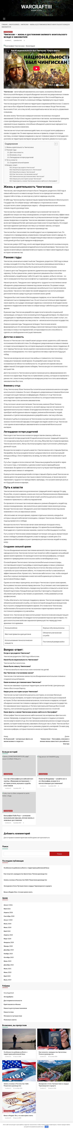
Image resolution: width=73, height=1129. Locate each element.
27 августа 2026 (17, 1056)
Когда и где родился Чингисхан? (24, 167)
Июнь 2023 (7, 961)
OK (47, 1126)
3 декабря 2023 (17, 788)
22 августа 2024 (17, 1118)
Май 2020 (7, 976)
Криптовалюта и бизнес (12, 1004)
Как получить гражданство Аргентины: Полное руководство (25, 874)
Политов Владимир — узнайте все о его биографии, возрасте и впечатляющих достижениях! (53, 781)
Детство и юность (16, 152)
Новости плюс (9, 1012)
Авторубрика (8, 997)
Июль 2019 (7, 980)
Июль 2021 (7, 968)
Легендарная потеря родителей (21, 157)
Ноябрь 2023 (8, 953)
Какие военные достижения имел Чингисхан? (28, 176)
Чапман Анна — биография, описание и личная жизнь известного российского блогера (54, 740)
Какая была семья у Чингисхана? (24, 172)
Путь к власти (11, 160)
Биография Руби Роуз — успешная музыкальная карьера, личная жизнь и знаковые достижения (19, 818)
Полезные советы (10, 1020)
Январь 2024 (8, 946)
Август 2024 (8, 920)
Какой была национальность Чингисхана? (27, 170)
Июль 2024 (7, 924)
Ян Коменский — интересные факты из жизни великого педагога (18, 739)
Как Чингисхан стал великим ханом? (25, 174)
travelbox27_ (8, 40)
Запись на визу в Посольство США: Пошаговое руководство (25, 880)
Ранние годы (11, 150)
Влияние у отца (15, 155)
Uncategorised (8, 32)
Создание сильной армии (19, 162)
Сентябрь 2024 (9, 916)
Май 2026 (7, 909)
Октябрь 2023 (9, 957)
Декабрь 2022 (9, 965)
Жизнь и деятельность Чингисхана (20, 147)
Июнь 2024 (7, 927)
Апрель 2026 (8, 912)
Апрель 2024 (8, 935)
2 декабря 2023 (18, 40)
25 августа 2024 (52, 1088)
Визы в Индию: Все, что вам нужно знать (18, 892)
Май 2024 (7, 931)
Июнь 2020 (7, 972)
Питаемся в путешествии (13, 1016)
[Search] (68, 18)
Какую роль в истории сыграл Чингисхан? (27, 179)
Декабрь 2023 (9, 950)
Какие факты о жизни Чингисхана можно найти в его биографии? (35, 181)
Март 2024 (7, 938)
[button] (55, 144)
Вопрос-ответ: (12, 165)
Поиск (5, 846)
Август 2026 (8, 905)
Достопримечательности (13, 1000)
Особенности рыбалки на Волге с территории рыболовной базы (26, 868)
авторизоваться (43, 837)
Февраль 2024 (9, 942)
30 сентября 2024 (52, 1056)
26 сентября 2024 (17, 1088)
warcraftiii (36, 7)
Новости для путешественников (15, 1008)
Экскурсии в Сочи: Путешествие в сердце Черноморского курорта (28, 886)
